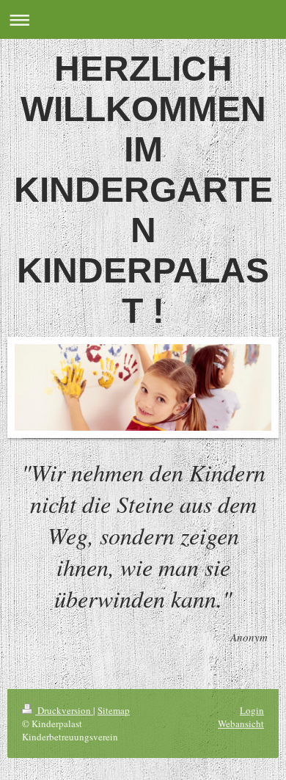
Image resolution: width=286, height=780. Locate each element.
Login (252, 710)
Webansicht (241, 723)
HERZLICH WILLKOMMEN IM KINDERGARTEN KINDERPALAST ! (143, 189)
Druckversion (64, 710)
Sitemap (114, 710)
